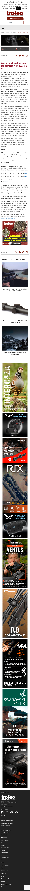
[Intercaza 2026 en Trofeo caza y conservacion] (15, 387)
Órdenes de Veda (5, 878)
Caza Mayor (4, 852)
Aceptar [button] (18, 8)
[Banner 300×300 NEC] (15, 233)
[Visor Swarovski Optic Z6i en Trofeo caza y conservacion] (15, 713)
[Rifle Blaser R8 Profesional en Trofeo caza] (15, 613)
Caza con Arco (5, 857)
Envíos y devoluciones (7, 820)
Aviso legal (4, 818)
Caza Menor (4, 855)
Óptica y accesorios (11, 32)
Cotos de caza (5, 860)
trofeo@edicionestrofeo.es (7, 806)
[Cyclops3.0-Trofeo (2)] (15, 763)
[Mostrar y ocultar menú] (3, 27)
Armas (3, 850)
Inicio (2, 842)
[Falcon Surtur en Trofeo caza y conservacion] (15, 525)
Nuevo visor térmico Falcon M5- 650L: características (15, 353)
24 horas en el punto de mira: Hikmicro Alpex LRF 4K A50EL (15, 290)
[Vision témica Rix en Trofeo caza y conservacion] (15, 488)
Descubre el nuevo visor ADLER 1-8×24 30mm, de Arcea (15, 321)
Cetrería (3, 873)
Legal (2, 876)
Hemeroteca (4, 870)
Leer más (24, 8)
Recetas (3, 887)
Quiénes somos (5, 832)
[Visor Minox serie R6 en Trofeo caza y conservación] (15, 450)
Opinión (3, 868)
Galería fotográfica (6, 884)
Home (2, 32)
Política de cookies (6, 825)
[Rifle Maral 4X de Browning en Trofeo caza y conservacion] (15, 663)
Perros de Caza (5, 847)
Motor (2, 862)
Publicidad (4, 835)
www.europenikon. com (8, 218)
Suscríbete (15, 19)
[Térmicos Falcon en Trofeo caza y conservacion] (15, 425)
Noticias (3, 845)
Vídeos (3, 881)
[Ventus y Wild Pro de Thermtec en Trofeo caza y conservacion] (15, 563)
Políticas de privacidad (7, 823)
